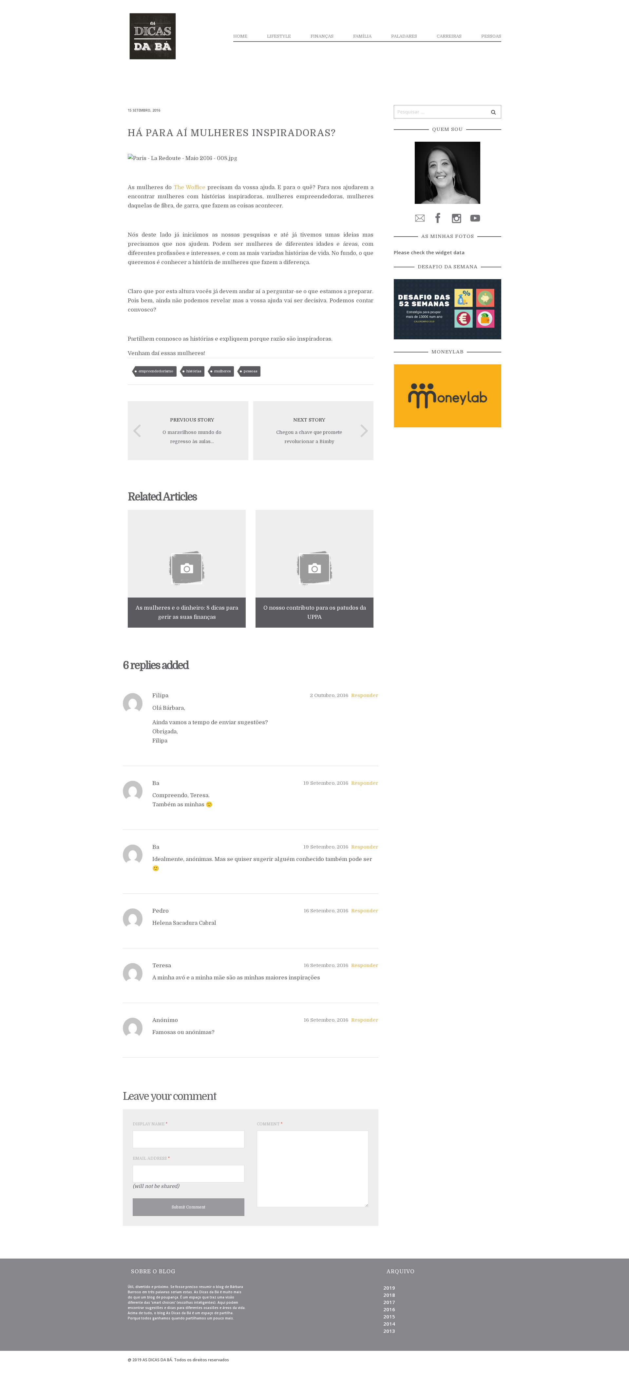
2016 (389, 1309)
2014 (389, 1323)
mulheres (222, 371)
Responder (364, 695)
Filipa (160, 695)
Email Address (151, 1158)
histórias (193, 371)
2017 (389, 1302)
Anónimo (165, 1020)
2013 (389, 1331)
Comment (269, 1124)
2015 (389, 1316)
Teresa (161, 965)
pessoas (250, 371)
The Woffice (189, 187)
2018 (389, 1295)
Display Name (150, 1124)
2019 (389, 1287)
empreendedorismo (156, 371)
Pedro (160, 911)
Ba (155, 783)
